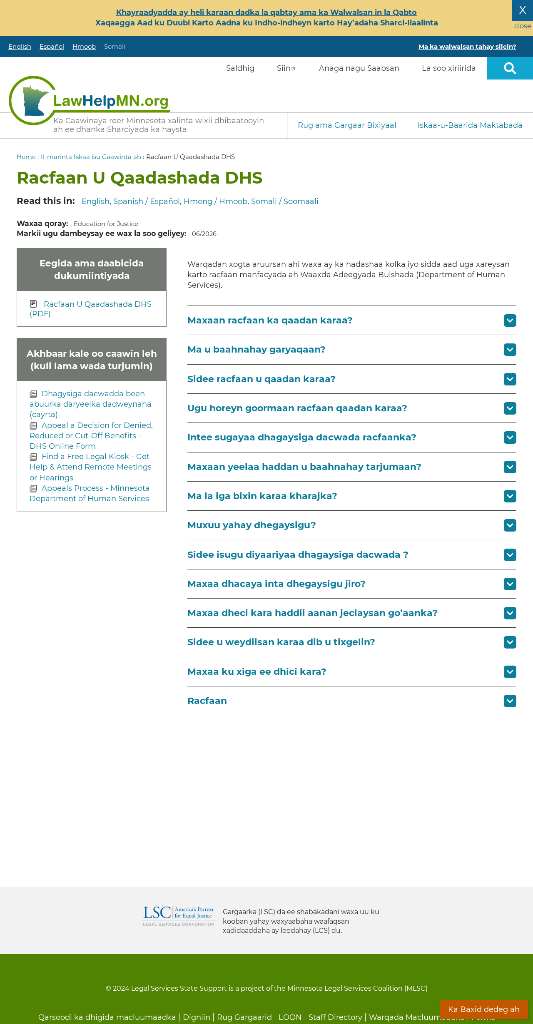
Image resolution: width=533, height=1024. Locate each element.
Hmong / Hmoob (215, 201)
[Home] (89, 100)
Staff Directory (335, 1017)
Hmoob (84, 46)
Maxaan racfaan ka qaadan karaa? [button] (270, 320)
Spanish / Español (146, 201)
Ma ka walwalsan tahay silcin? (467, 46)
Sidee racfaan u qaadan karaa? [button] (261, 379)
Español (52, 46)
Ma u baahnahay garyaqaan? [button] (256, 349)
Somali (114, 46)
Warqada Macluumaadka (417, 1017)
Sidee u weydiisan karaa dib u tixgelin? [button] (281, 642)
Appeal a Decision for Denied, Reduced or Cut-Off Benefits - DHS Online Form (91, 436)
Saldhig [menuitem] (240, 68)
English (19, 46)
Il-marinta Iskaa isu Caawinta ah (91, 157)
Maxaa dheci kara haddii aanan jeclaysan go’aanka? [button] (312, 613)
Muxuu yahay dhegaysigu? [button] (251, 525)
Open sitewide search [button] (510, 68)
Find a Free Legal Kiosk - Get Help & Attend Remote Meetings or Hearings (91, 467)
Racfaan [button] (207, 700)
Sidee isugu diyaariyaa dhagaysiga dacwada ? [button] (297, 554)
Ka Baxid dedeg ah (484, 1009)
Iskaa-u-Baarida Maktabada (470, 125)
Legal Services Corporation (179, 916)
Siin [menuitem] (284, 68)
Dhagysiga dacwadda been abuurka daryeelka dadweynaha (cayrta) (91, 404)
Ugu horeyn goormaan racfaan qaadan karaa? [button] (297, 408)
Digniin (196, 1017)
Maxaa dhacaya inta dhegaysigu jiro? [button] (276, 583)
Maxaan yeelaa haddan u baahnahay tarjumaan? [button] (304, 466)
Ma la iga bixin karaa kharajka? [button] (262, 496)
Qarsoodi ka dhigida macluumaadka (107, 1017)
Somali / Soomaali (285, 201)
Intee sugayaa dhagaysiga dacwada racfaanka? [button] (301, 437)
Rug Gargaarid (244, 1017)
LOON (290, 1017)
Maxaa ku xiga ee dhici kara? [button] (256, 671)
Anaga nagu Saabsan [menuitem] (359, 68)
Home (26, 157)
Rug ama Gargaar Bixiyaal (347, 125)
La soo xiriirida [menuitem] (449, 68)
